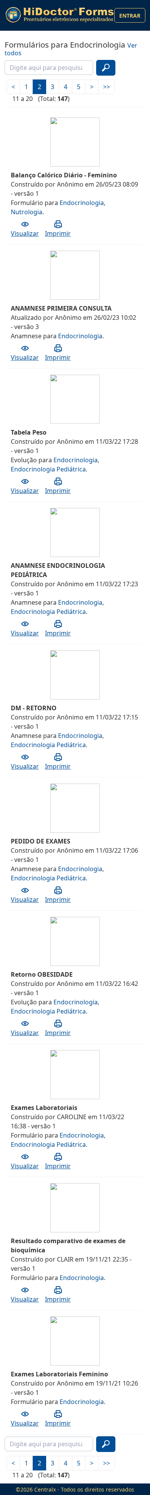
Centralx (45, 1489)
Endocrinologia (82, 202)
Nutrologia (26, 212)
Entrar (129, 15)
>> (106, 87)
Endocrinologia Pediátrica (48, 469)
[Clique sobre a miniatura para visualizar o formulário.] (54, 120)
